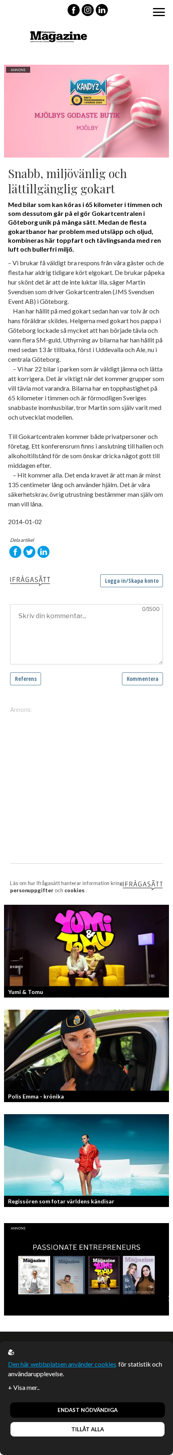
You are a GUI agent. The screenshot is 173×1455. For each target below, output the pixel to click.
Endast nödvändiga (87, 1410)
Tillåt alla (87, 1429)
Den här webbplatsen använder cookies (62, 1364)
